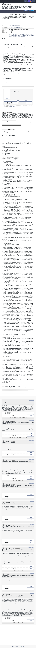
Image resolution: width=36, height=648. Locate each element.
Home (13, 646)
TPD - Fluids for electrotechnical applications (16, 27)
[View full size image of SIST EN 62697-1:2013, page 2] (7, 94)
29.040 (11, 106)
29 (9, 106)
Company (16, 646)
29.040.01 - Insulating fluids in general (14, 25)
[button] (26, 10)
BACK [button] (2, 11)
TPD (13, 11)
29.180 (24, 437)
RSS (23, 646)
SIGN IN (34, 1)
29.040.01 (10, 11)
